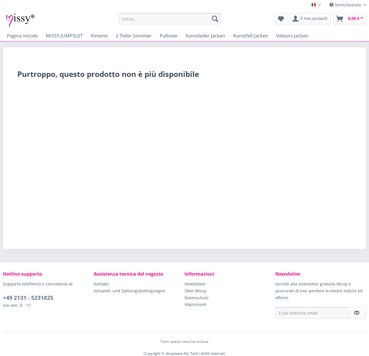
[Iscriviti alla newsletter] (357, 313)
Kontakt (101, 284)
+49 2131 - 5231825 (28, 298)
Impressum (195, 304)
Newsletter (195, 284)
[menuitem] (170, 18)
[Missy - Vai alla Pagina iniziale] (20, 20)
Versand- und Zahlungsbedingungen (129, 290)
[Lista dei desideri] (281, 18)
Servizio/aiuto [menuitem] (348, 4)
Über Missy (195, 290)
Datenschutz (196, 297)
